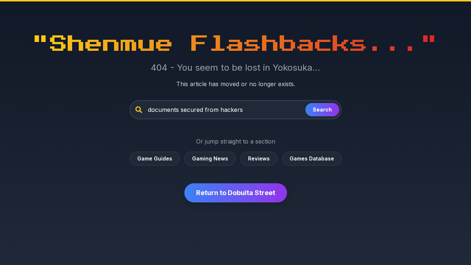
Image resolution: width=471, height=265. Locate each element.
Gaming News (210, 158)
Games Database (312, 158)
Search (322, 109)
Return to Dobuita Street (235, 193)
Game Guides (154, 158)
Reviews (259, 158)
